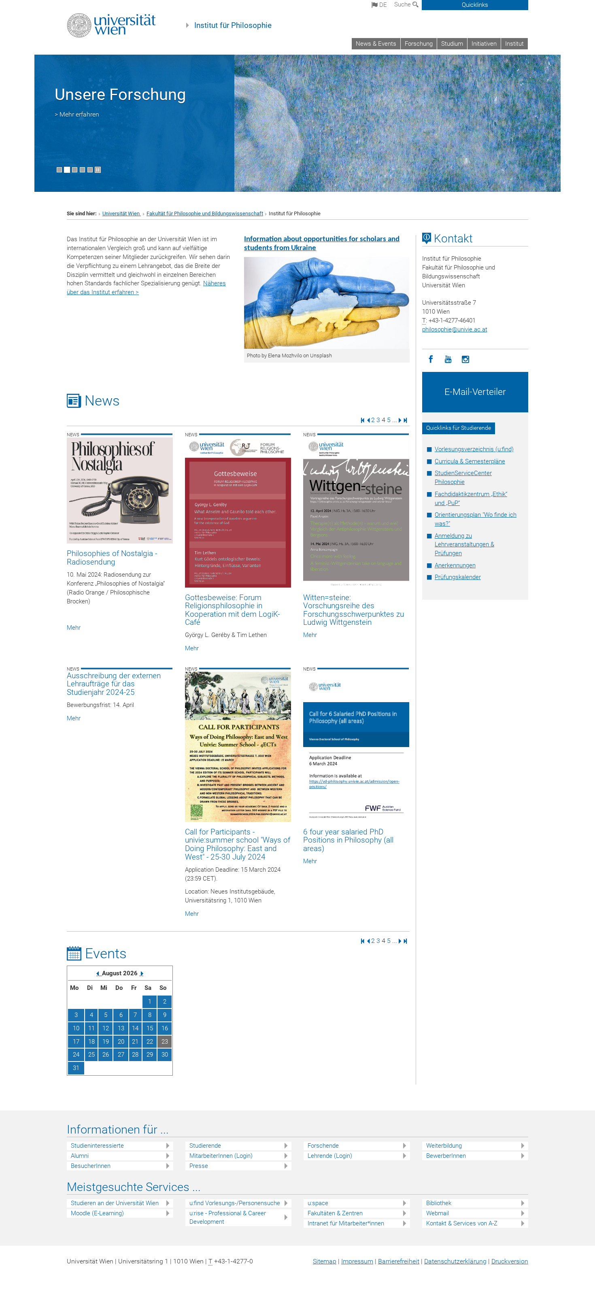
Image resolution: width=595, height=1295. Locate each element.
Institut (514, 43)
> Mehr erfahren (77, 114)
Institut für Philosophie (233, 25)
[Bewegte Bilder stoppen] (98, 170)
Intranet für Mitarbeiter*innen (346, 1223)
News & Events (376, 43)
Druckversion (509, 1261)
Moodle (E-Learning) (97, 1213)
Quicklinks (475, 4)
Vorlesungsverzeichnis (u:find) (474, 449)
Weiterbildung (444, 1145)
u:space (318, 1203)
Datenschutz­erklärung (455, 1261)
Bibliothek (438, 1203)
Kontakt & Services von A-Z (461, 1223)
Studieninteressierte (97, 1145)
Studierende (205, 1145)
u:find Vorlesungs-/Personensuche (234, 1203)
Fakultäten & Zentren (335, 1213)
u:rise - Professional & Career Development (227, 1217)
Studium (452, 43)
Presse (198, 1166)
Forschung (419, 43)
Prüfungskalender (458, 577)
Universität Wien (121, 213)
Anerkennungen (455, 565)
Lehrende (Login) (330, 1155)
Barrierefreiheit (398, 1261)
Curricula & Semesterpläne (470, 461)
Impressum (357, 1261)
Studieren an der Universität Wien (115, 1203)
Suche (403, 4)
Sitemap (324, 1261)
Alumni (80, 1155)
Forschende (323, 1145)
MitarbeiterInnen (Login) (221, 1155)
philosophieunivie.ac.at (454, 329)
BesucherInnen (90, 1166)
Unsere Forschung (120, 94)
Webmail (437, 1213)
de (382, 4)
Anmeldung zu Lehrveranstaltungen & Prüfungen (464, 544)
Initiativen (484, 43)
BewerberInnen (446, 1155)
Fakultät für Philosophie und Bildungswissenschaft (205, 213)
